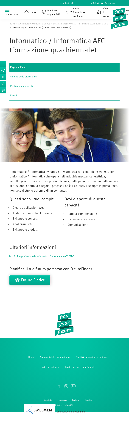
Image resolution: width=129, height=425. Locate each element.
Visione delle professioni (23, 77)
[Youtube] (73, 386)
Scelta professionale (64, 24)
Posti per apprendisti (21, 86)
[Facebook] (59, 386)
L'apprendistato (18, 67)
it (3, 77)
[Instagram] (66, 386)
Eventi (13, 95)
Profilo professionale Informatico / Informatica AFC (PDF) (44, 256)
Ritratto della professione (93, 24)
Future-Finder (33, 280)
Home (12, 24)
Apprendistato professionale (34, 24)
